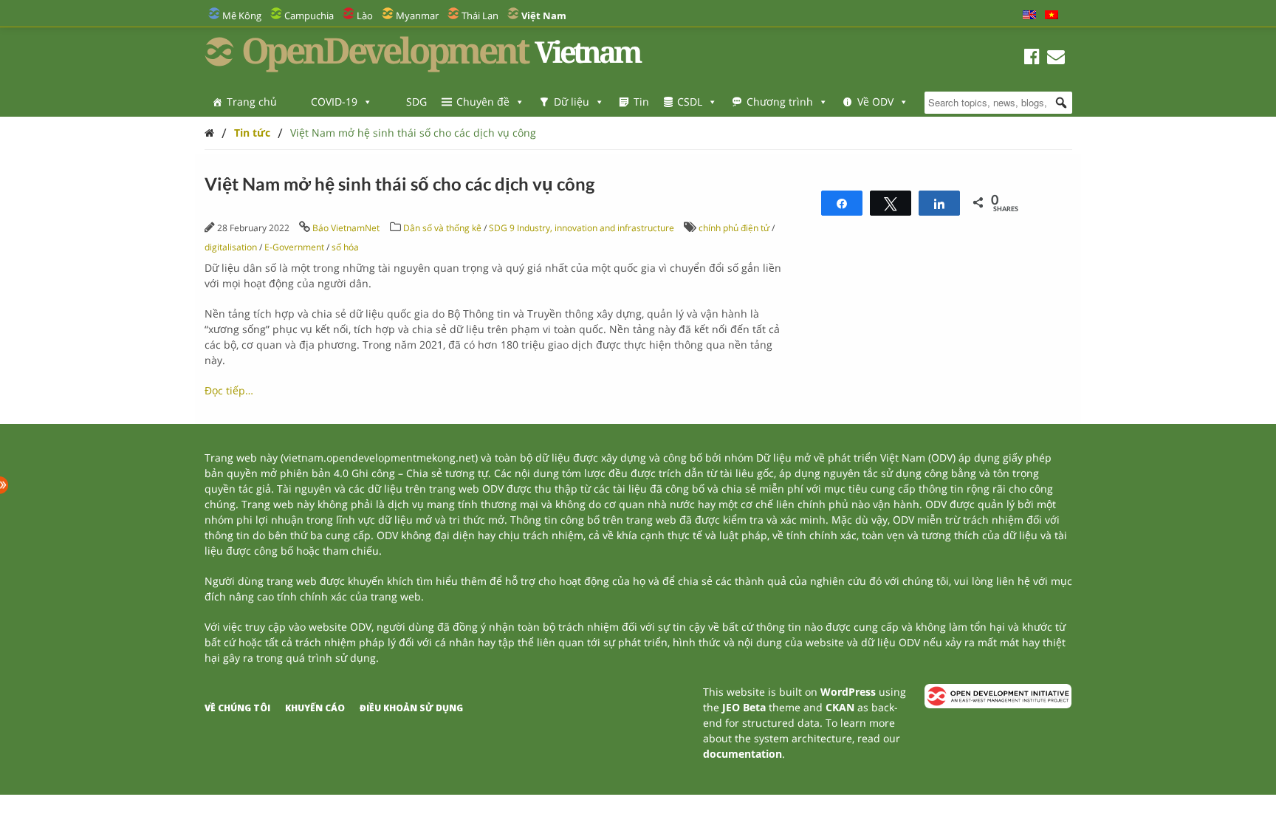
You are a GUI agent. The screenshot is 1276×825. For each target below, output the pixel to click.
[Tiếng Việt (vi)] (1051, 15)
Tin (641, 102)
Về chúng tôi (237, 708)
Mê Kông (241, 15)
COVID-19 (334, 102)
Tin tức (252, 133)
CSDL (689, 102)
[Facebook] (1032, 59)
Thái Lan (480, 15)
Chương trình (780, 102)
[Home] (209, 133)
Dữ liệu (571, 102)
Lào (365, 15)
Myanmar (417, 15)
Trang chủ (252, 102)
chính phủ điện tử (734, 228)
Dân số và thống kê (442, 228)
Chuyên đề (483, 102)
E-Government (294, 247)
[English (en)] (1029, 15)
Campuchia (309, 15)
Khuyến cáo (315, 708)
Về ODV (875, 102)
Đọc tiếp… (229, 390)
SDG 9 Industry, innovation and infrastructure (581, 228)
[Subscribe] (1056, 59)
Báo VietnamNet (346, 228)
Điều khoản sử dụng (411, 708)
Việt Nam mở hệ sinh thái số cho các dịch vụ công (413, 133)
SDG (416, 102)
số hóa (345, 247)
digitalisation (231, 247)
